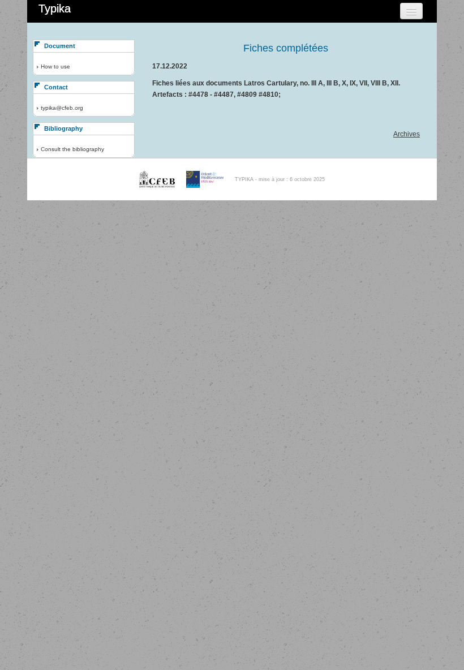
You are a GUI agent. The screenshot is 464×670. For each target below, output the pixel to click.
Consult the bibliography (72, 149)
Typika (54, 8)
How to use (55, 66)
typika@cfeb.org (62, 108)
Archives (406, 134)
